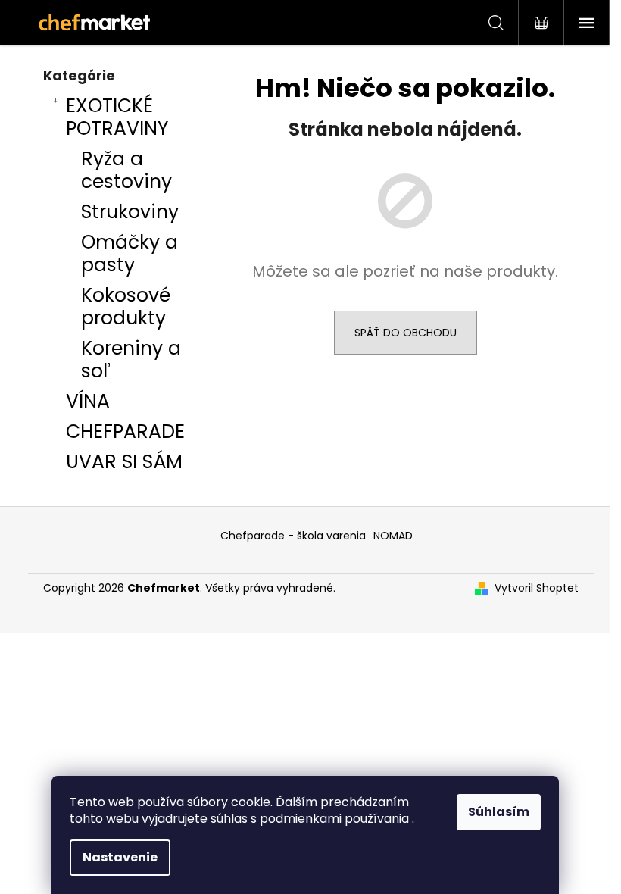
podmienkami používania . (337, 818)
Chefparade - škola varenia (293, 535)
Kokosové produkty (125, 306)
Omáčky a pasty (129, 253)
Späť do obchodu (405, 332)
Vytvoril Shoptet (537, 588)
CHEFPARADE (125, 431)
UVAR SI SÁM (124, 462)
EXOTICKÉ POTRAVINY (117, 117)
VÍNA (88, 401)
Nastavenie (120, 857)
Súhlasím (498, 812)
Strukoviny (130, 211)
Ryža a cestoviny (126, 170)
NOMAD (393, 535)
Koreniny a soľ (131, 359)
